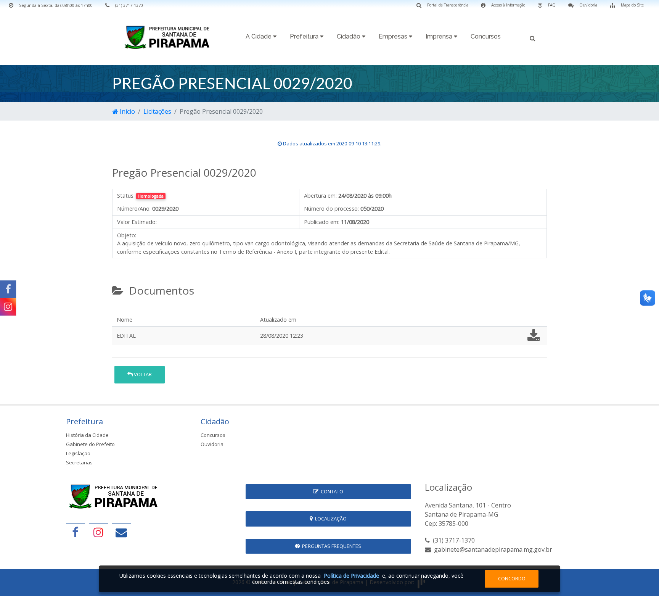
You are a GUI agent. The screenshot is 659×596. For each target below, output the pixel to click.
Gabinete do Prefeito (90, 444)
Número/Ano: (134, 208)
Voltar (142, 374)
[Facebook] (8, 289)
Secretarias (79, 462)
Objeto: (126, 235)
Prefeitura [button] (305, 36)
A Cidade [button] (259, 36)
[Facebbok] (75, 532)
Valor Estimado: (137, 222)
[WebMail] (121, 532)
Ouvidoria (212, 444)
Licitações (157, 111)
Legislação (78, 453)
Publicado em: (321, 222)
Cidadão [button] (349, 36)
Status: (126, 195)
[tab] (118, 310)
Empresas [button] (394, 36)
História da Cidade (87, 435)
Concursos (486, 36)
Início (126, 111)
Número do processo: (331, 208)
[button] (532, 37)
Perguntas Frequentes (330, 546)
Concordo (512, 578)
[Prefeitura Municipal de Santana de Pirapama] (169, 37)
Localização (330, 518)
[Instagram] (8, 307)
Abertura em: (320, 195)
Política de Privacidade (351, 575)
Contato (330, 491)
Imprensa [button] (440, 36)
